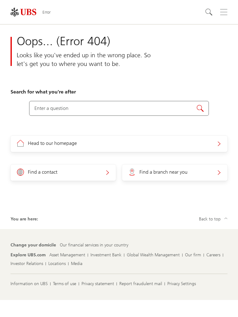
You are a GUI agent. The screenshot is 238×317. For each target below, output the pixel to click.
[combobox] (119, 108)
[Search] (209, 12)
